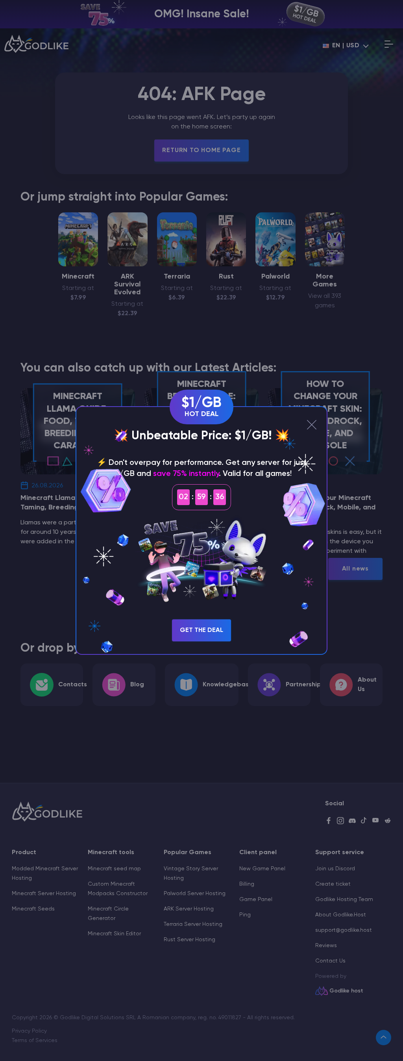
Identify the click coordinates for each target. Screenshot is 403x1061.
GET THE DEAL (201, 630)
